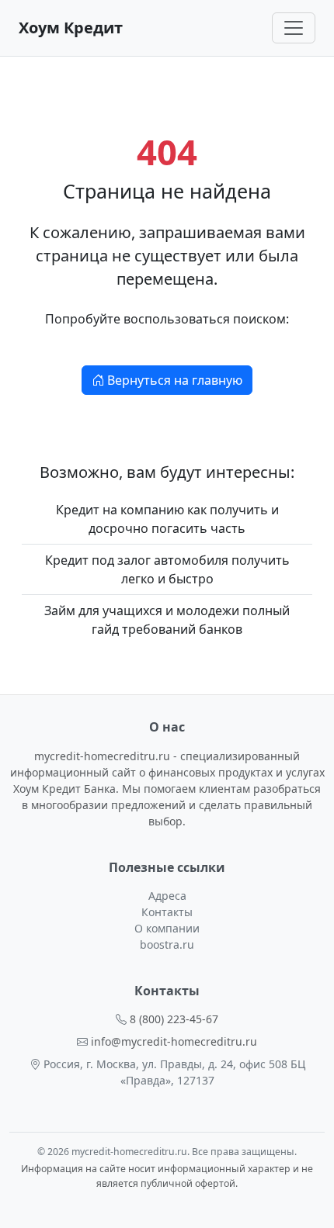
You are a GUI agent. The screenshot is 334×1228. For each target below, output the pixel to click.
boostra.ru (167, 944)
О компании (167, 928)
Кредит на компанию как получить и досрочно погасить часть (167, 519)
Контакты (167, 912)
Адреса (167, 895)
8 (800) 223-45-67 (174, 1019)
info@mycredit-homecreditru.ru (174, 1041)
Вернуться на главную (173, 380)
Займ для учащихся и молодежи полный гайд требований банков (167, 620)
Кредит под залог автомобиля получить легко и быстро (167, 569)
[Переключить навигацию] (293, 27)
